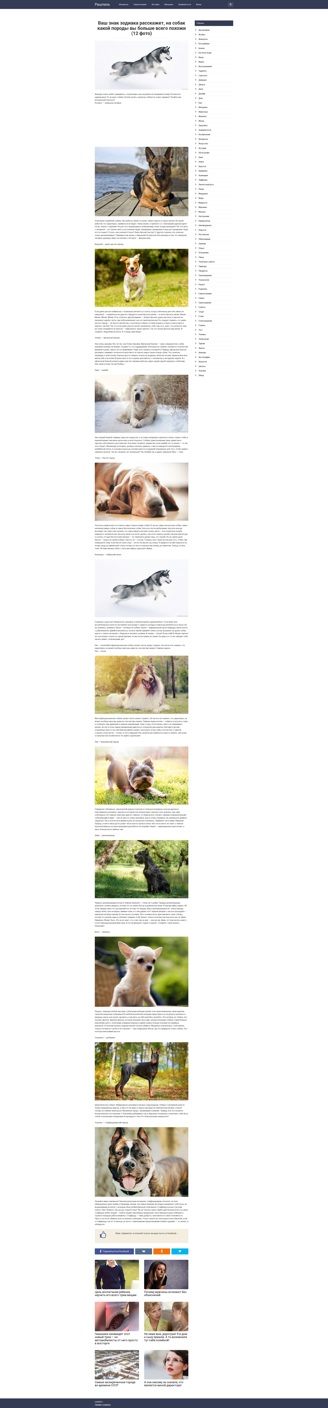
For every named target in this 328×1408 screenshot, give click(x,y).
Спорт (201, 312)
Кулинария (203, 175)
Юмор (198, 4)
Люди (201, 189)
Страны (202, 325)
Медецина (203, 193)
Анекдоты (203, 39)
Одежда (202, 243)
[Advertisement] (141, 127)
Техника (202, 334)
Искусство (203, 143)
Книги (201, 162)
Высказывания (205, 66)
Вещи (201, 57)
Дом (201, 98)
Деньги (202, 84)
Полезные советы (207, 262)
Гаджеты (203, 71)
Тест (201, 330)
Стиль (201, 316)
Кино (201, 157)
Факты (202, 348)
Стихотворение (205, 321)
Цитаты (202, 366)
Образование (204, 239)
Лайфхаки (203, 180)
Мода (201, 198)
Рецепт (202, 284)
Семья (201, 298)
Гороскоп (203, 75)
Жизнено (203, 116)
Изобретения (204, 134)
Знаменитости (184, 4)
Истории (155, 4)
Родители (203, 289)
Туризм (202, 343)
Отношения (203, 252)
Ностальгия (204, 234)
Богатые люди (205, 53)
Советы (202, 307)
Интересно (123, 4)
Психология (204, 280)
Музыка (202, 212)
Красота (202, 166)
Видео (201, 62)
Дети (201, 89)
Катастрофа (204, 153)
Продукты (203, 271)
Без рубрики (204, 43)
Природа (202, 266)
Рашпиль (102, 4)
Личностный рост (206, 184)
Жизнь (201, 121)
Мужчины (203, 207)
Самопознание (140, 4)
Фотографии (204, 357)
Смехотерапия (205, 303)
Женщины (168, 4)
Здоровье (203, 125)
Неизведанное (205, 225)
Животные (203, 112)
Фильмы (202, 352)
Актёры (202, 34)
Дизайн (202, 94)
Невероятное (204, 221)
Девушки (203, 80)
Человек (202, 371)
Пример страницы (103, 1405)
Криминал (203, 171)
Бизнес (202, 48)
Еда (200, 103)
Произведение (205, 275)
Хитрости (203, 362)
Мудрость (203, 203)
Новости (202, 230)
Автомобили (204, 30)
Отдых (201, 248)
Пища (201, 257)
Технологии (204, 339)
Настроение (204, 216)
